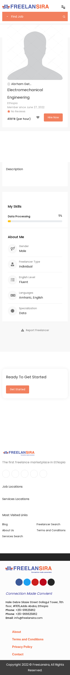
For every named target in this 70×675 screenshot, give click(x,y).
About (16, 631)
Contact (17, 654)
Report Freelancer (37, 330)
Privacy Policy (22, 646)
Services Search (12, 536)
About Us (8, 530)
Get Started (17, 389)
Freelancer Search (48, 524)
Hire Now (53, 117)
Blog (5, 524)
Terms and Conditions (51, 530)
